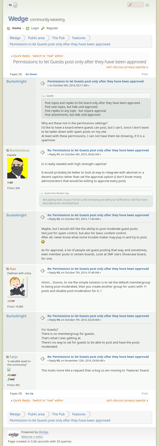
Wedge (18, 18)
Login (35, 28)
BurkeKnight (16, 81)
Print (145, 74)
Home (16, 28)
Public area (36, 38)
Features (79, 38)
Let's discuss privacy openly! (126, 67)
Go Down (31, 74)
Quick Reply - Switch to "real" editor (38, 56)
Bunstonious (20, 150)
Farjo (14, 356)
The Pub (58, 38)
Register (52, 28)
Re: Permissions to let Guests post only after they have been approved (98, 150)
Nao (13, 268)
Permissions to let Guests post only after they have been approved (60, 44)
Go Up (29, 393)
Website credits (32, 437)
